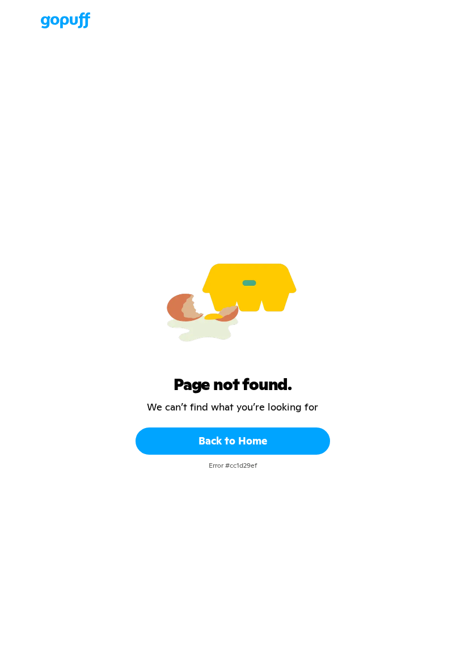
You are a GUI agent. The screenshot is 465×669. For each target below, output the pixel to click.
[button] (29, 20)
